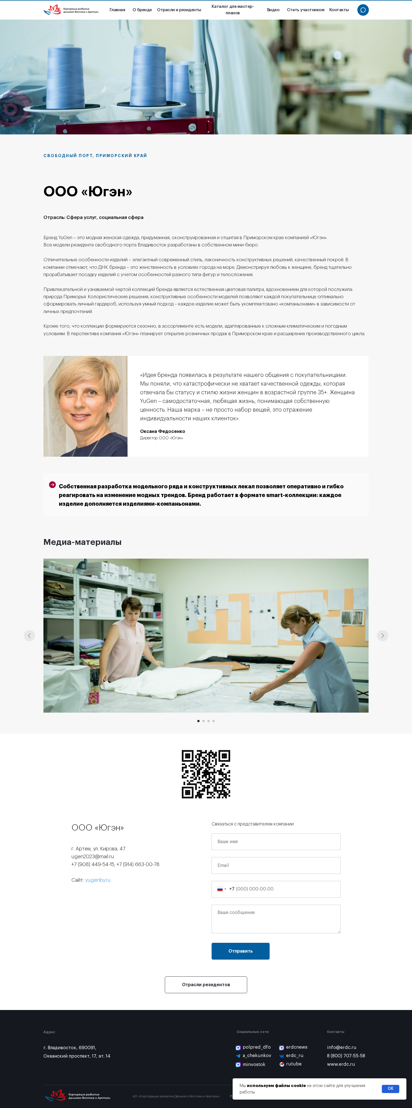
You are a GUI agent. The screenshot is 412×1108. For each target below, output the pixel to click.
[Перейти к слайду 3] (208, 721)
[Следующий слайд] (382, 635)
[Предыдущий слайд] (29, 635)
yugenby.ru (98, 880)
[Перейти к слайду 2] (203, 721)
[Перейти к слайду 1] (198, 721)
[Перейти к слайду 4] (213, 721)
